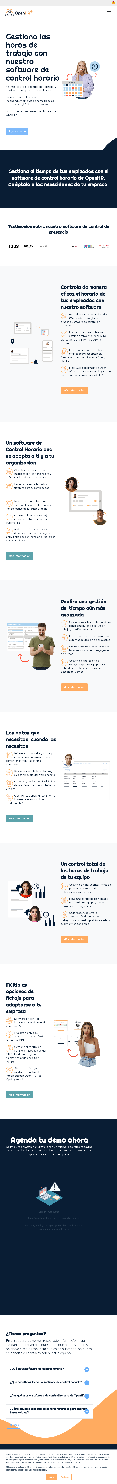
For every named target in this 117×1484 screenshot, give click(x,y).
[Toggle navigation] (109, 13)
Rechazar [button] (65, 1477)
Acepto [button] (51, 1477)
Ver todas (14, 1425)
